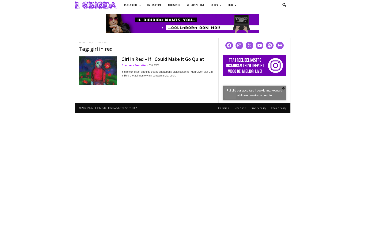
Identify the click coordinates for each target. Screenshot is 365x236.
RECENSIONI (130, 5)
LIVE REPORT (154, 5)
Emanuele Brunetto (133, 65)
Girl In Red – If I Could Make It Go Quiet (162, 59)
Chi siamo (223, 107)
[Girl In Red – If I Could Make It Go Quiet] (98, 70)
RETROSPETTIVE (195, 5)
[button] (284, 5)
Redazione (240, 107)
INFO (230, 5)
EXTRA (214, 5)
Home (82, 42)
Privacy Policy (258, 107)
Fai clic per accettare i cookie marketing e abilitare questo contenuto (254, 93)
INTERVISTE (174, 5)
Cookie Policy (278, 107)
